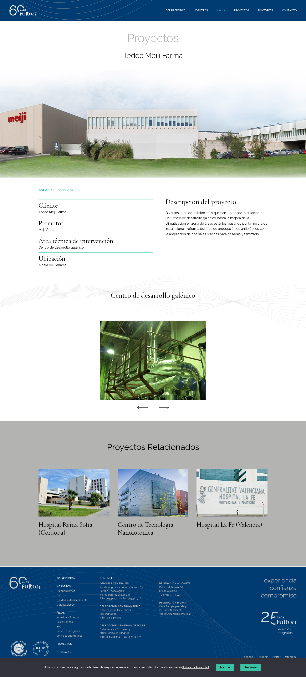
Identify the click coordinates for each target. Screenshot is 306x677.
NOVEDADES (64, 652)
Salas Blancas (65, 622)
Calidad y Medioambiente (72, 600)
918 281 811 (113, 636)
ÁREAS (61, 612)
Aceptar (225, 667)
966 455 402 (172, 594)
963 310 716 (134, 598)
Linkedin (263, 657)
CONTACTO (107, 578)
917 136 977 (134, 636)
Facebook (248, 657)
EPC (59, 626)
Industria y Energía (68, 617)
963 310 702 (113, 598)
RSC (59, 595)
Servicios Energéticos (69, 635)
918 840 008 (113, 617)
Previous (142, 407)
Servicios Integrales (68, 631)
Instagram (290, 657)
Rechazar (250, 667)
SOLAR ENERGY (66, 578)
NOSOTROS (64, 586)
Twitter (276, 657)
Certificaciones (66, 604)
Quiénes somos (66, 591)
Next (164, 407)
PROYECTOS (64, 643)
